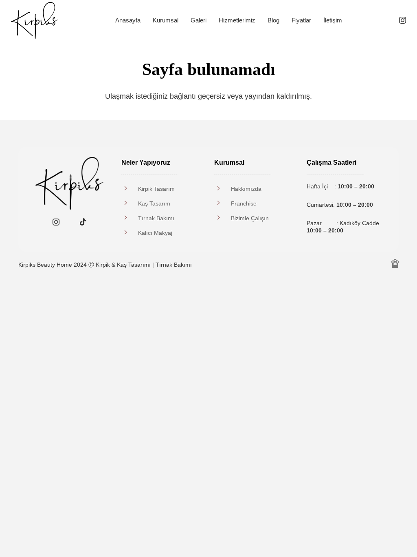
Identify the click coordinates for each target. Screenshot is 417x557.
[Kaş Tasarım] (129, 203)
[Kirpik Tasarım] (129, 189)
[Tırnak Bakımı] (129, 218)
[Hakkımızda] (222, 189)
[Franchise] (222, 203)
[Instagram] (402, 20)
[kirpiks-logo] (34, 20)
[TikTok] (83, 222)
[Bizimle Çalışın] (222, 218)
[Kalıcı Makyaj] (129, 233)
